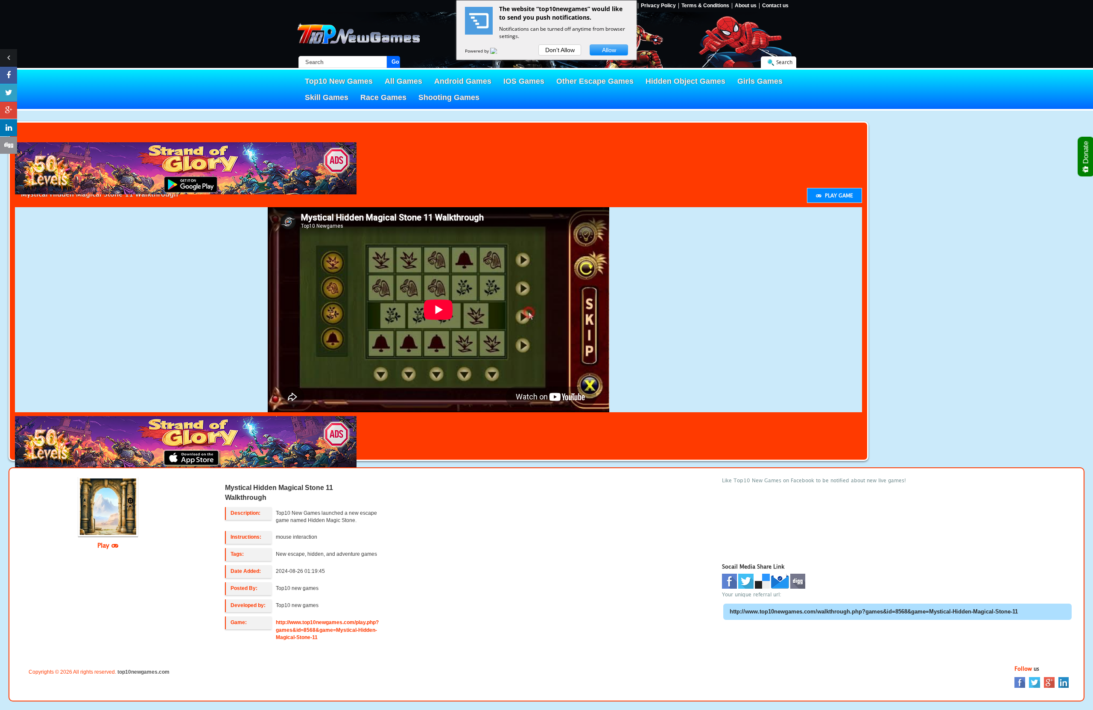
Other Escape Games (595, 81)
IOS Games (523, 81)
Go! (396, 62)
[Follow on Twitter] (8, 92)
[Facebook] (1019, 681)
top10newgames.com (143, 672)
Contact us (775, 6)
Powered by (477, 51)
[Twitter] (1034, 681)
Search (784, 62)
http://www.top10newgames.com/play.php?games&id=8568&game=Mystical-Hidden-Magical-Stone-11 (327, 629)
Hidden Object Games (685, 81)
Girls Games (760, 81)
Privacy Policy (658, 6)
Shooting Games (448, 97)
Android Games (462, 81)
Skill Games (326, 97)
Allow (609, 50)
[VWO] (498, 51)
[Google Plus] (1049, 681)
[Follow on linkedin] (8, 127)
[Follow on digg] (8, 145)
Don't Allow (560, 50)
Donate (1086, 153)
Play (104, 545)
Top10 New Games (339, 81)
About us (746, 6)
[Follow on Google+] (8, 110)
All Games (403, 81)
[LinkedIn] (1063, 681)
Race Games (383, 97)
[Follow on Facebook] (8, 75)
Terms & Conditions (705, 6)
